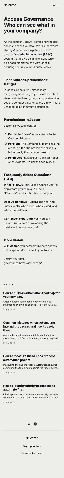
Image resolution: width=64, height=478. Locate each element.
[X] (28, 424)
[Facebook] (35, 424)
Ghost (39, 453)
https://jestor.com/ (30, 263)
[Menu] (59, 4)
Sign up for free (32, 446)
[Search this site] (54, 4)
